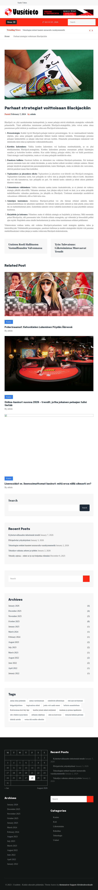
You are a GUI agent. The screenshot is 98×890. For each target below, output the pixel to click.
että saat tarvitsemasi (75, 701)
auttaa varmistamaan (36, 701)
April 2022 (12, 668)
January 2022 (13, 673)
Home (7, 36)
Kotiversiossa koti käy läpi (19, 710)
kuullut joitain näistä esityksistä (44, 710)
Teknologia (57, 835)
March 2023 (13, 652)
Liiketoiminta (58, 826)
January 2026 (13, 606)
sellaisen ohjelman (38, 715)
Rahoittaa (57, 831)
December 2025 (14, 611)
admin (33, 114)
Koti (55, 822)
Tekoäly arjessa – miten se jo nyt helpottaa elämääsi (29, 556)
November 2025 (15, 616)
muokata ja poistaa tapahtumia (70, 710)
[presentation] (89, 30)
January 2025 (13, 626)
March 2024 (13, 632)
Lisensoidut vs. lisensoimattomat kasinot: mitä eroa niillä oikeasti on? (48, 484)
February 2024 (14, 637)
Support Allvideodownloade (81, 885)
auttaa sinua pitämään (18, 701)
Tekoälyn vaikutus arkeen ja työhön (35, 30)
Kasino (8, 322)
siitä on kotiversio (54, 715)
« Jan (7, 788)
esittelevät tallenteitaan (56, 701)
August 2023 (13, 642)
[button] (11, 22)
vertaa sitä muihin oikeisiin (34, 719)
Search (12, 500)
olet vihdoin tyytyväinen (19, 715)
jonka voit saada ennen (52, 705)
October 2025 (14, 621)
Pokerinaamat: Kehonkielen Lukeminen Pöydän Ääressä (38, 327)
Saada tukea (22, 3)
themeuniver (64, 885)
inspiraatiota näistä (33, 705)
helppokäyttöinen (16, 705)
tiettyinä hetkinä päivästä (74, 715)
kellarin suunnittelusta (71, 705)
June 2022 (12, 663)
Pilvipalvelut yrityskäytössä (19, 540)
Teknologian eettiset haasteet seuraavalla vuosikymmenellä (32, 545)
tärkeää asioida (15, 719)
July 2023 (12, 647)
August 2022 (13, 658)
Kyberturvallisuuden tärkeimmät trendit (24, 535)
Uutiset (56, 840)
